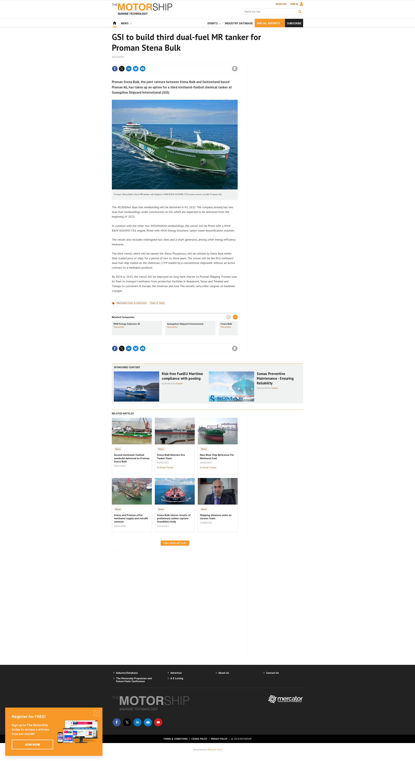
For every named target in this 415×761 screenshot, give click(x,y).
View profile (118, 327)
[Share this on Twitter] (122, 69)
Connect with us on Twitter (127, 722)
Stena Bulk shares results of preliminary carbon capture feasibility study (174, 518)
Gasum (179, 383)
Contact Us (272, 672)
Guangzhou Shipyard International (185, 323)
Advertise (176, 672)
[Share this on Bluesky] (136, 69)
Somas (274, 387)
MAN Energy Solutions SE (126, 323)
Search (299, 11)
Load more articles (175, 543)
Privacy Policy (219, 738)
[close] (237, 62)
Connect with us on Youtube (158, 722)
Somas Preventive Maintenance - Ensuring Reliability (275, 378)
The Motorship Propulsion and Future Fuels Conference (134, 680)
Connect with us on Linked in (137, 722)
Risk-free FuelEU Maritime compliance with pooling (182, 376)
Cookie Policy (199, 738)
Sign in (196, 62)
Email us (148, 722)
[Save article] (235, 69)
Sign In (294, 4)
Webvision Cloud (215, 749)
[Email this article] (143, 69)
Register (281, 4)
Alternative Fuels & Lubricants (131, 302)
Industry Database (127, 672)
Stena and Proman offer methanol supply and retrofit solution (131, 518)
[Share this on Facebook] (115, 69)
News (118, 449)
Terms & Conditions (175, 738)
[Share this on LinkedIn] (129, 69)
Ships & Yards (157, 302)
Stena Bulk (226, 323)
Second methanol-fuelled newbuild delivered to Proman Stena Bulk (131, 458)
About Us (223, 672)
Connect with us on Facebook (117, 722)
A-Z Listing (176, 678)
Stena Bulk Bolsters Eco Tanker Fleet (171, 456)
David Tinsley (166, 467)
